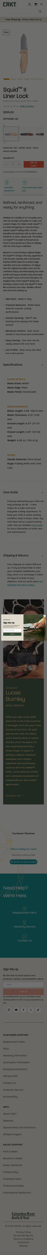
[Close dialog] (44, 616)
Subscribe (12, 634)
